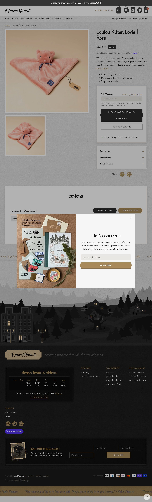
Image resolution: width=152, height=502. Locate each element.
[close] (132, 217)
